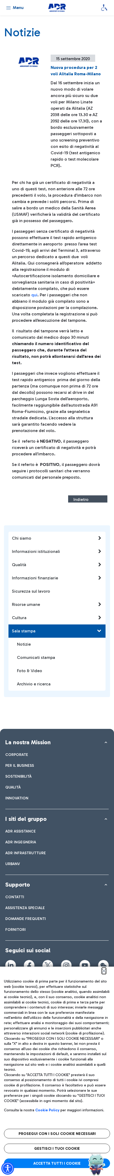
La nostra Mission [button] (28, 742)
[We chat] (103, 965)
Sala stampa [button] (24, 630)
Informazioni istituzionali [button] (36, 551)
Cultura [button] (19, 617)
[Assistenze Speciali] (104, 7)
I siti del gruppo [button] (26, 818)
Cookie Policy (47, 1110)
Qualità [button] (19, 564)
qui (34, 294)
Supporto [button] (17, 884)
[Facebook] (29, 965)
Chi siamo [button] (21, 538)
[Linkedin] (10, 965)
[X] (47, 965)
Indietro (81, 499)
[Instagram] (66, 965)
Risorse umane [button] (26, 604)
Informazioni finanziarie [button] (35, 577)
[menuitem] (16, 754)
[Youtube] (85, 965)
